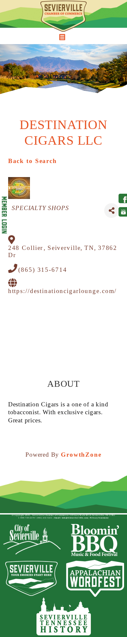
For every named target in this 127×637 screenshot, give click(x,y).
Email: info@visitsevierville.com (71, 518)
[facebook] (122, 199)
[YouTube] (122, 212)
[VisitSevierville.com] (32, 578)
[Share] (111, 210)
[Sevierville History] (64, 616)
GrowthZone (81, 454)
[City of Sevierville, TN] (32, 540)
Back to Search (32, 160)
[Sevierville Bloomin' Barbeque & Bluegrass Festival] (95, 540)
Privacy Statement (99, 518)
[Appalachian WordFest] (95, 578)
